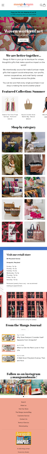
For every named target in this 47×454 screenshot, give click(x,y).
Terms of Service (23, 422)
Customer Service (23, 416)
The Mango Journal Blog (23, 412)
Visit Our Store (23, 409)
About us (23, 405)
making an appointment (14, 286)
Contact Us (23, 419)
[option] (23, 13)
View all (23, 329)
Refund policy (23, 426)
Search (23, 402)
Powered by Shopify (23, 452)
